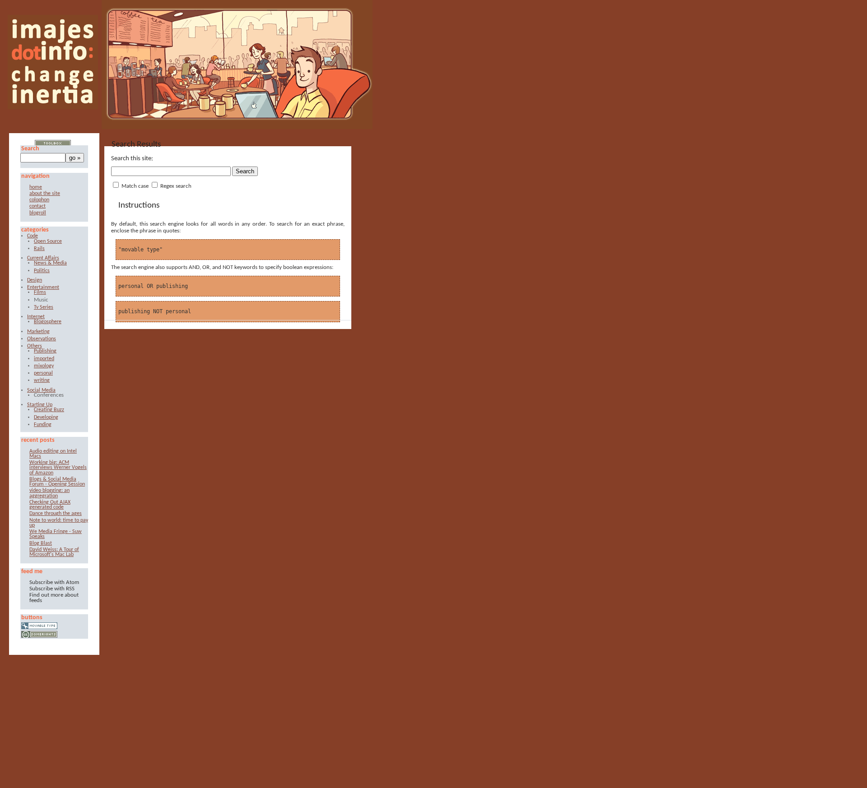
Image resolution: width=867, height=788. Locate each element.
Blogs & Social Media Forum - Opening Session (57, 482)
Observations (41, 339)
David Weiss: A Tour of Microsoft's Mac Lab (54, 552)
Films (40, 292)
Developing (46, 417)
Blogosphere (47, 322)
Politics (42, 271)
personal (43, 373)
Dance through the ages (55, 513)
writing (42, 380)
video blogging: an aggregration (49, 493)
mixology (44, 366)
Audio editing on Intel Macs (53, 454)
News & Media (50, 263)
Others (34, 346)
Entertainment (43, 287)
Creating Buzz (49, 410)
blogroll (37, 213)
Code (32, 236)
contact (37, 206)
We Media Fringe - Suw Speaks (55, 534)
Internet (36, 317)
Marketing (38, 331)
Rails (39, 248)
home (35, 187)
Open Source (48, 241)
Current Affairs (43, 258)
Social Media (41, 390)
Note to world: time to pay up (58, 523)
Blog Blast (40, 543)
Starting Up (39, 405)
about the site (44, 193)
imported (44, 359)
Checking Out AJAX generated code (49, 505)
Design (34, 280)
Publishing (45, 351)
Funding (42, 424)
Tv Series (43, 307)
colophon (39, 200)
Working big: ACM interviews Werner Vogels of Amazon (58, 468)
